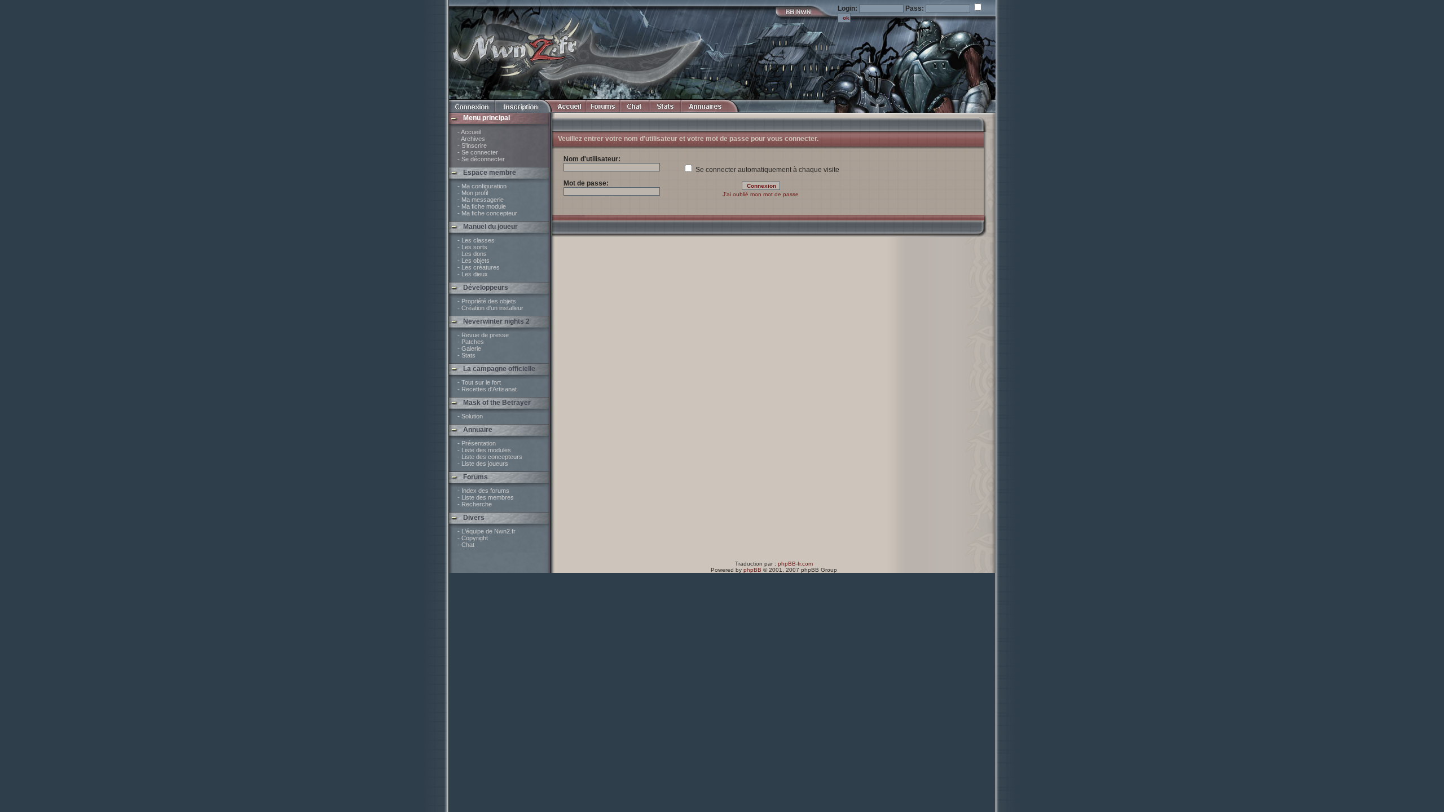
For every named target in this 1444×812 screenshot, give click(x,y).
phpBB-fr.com (795, 564)
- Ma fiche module (481, 206)
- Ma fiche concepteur (487, 213)
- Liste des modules (484, 450)
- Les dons (472, 253)
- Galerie (469, 348)
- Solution (470, 416)
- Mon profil (472, 192)
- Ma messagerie (480, 199)
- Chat (465, 544)
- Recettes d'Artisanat (487, 389)
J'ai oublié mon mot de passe (761, 194)
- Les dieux (472, 274)
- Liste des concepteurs (489, 456)
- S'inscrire (472, 145)
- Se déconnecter (481, 159)
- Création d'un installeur (490, 307)
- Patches (470, 341)
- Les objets (473, 260)
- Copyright (472, 538)
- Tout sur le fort (479, 382)
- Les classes (476, 240)
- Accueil (469, 132)
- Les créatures (478, 267)
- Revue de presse (483, 335)
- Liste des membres (485, 497)
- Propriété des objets (486, 301)
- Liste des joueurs (482, 463)
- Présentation (476, 443)
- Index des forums (483, 490)
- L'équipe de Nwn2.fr (486, 531)
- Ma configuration (482, 186)
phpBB (752, 570)
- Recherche (474, 504)
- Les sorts (472, 247)
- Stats (466, 355)
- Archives (471, 138)
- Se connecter (477, 152)
